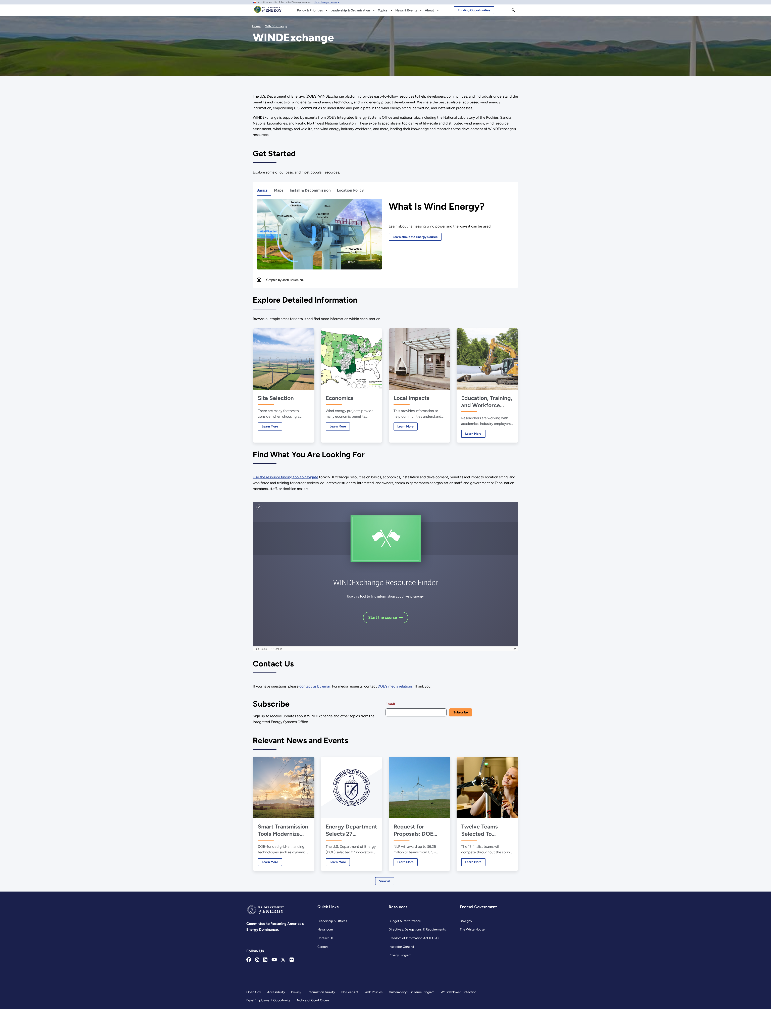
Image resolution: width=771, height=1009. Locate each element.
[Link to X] (283, 959)
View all (385, 881)
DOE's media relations (395, 686)
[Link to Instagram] (257, 959)
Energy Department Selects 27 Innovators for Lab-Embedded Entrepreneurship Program (351, 830)
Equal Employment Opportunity (268, 1000)
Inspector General (401, 947)
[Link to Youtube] (274, 959)
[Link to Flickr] (292, 959)
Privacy (296, 992)
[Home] (268, 11)
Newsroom (325, 929)
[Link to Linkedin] (265, 959)
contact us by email (314, 686)
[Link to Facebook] (248, 959)
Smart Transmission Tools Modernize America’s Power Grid (283, 830)
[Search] (513, 10)
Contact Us (325, 938)
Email (390, 704)
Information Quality (321, 992)
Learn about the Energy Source (415, 237)
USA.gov (466, 921)
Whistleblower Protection (458, 992)
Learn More (268, 426)
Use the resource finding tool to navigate (285, 477)
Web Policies (373, 992)
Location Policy (350, 190)
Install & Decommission (310, 190)
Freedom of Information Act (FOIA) (414, 938)
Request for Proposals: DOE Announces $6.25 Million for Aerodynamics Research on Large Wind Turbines (418, 830)
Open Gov (253, 992)
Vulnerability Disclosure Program (411, 992)
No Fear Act (349, 992)
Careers (322, 947)
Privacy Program (400, 955)
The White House (472, 929)
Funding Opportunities (474, 10)
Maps (278, 190)
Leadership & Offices (332, 921)
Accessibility (276, 992)
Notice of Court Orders (313, 1000)
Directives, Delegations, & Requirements (417, 929)
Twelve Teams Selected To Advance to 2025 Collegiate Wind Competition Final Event (484, 830)
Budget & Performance (405, 921)
